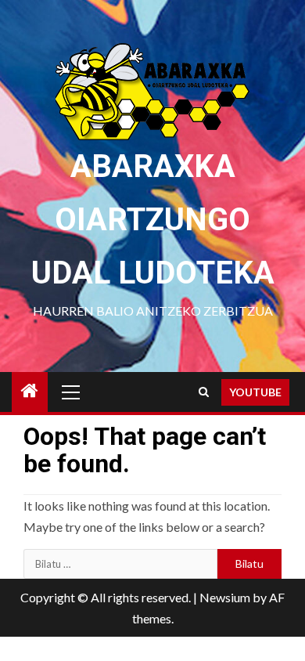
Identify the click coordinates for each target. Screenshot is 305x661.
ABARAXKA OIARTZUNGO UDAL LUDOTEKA (152, 219)
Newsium (224, 597)
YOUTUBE (255, 392)
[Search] (204, 392)
